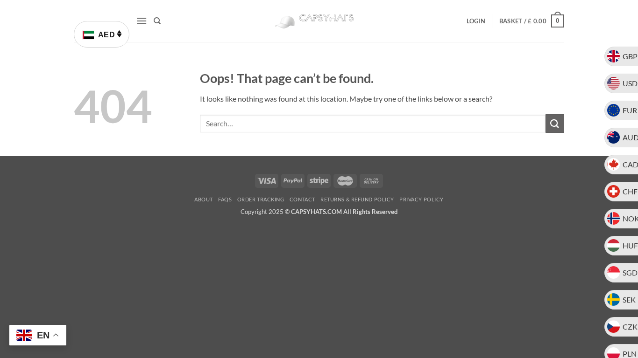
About (203, 199)
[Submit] (555, 123)
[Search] (157, 21)
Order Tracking (260, 199)
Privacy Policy (421, 199)
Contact (302, 199)
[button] (141, 20)
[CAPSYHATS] (319, 21)
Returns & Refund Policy (357, 199)
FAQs (225, 199)
